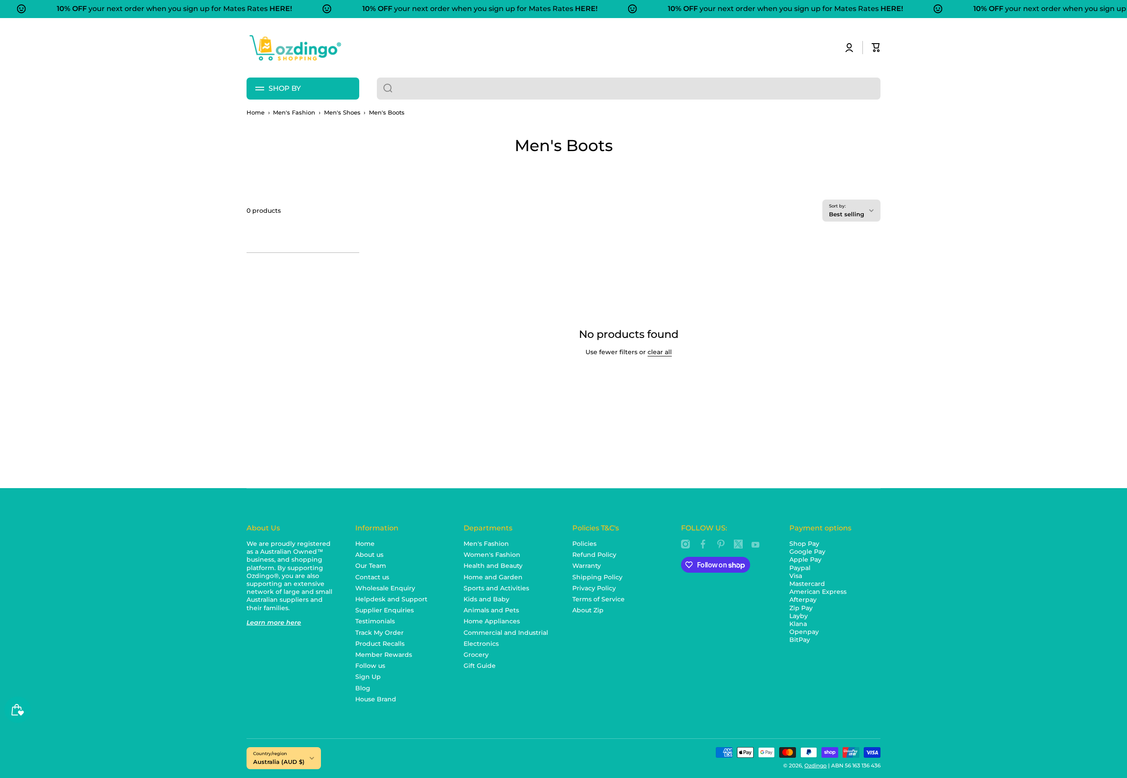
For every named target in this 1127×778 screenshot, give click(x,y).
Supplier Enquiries (384, 610)
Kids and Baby (486, 599)
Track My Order (379, 633)
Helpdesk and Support (391, 599)
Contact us (372, 577)
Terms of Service (598, 599)
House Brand (375, 699)
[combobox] (628, 89)
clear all (660, 352)
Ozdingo (815, 765)
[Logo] (295, 48)
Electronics (481, 644)
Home (256, 112)
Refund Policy (594, 555)
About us (369, 555)
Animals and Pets (491, 610)
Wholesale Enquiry (385, 588)
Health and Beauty (493, 566)
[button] (876, 47)
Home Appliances (492, 621)
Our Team (370, 566)
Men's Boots (387, 112)
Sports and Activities (496, 588)
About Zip (588, 610)
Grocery (476, 655)
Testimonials (375, 621)
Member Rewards (383, 655)
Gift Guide (480, 666)
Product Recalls (380, 644)
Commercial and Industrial (506, 633)
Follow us (370, 666)
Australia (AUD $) (279, 761)
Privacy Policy (594, 588)
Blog (362, 688)
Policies (584, 544)
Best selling (846, 214)
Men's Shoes (342, 112)
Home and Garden (493, 577)
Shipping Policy (597, 577)
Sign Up (368, 677)
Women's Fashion (492, 555)
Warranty (586, 566)
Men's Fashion (294, 112)
